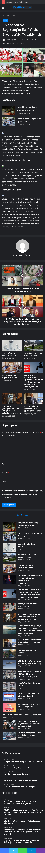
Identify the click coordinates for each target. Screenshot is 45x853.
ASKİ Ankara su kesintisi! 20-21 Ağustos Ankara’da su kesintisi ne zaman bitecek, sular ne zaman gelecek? (33, 381)
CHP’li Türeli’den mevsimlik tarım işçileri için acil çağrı (32, 408)
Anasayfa (7, 16)
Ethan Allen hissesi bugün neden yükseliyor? (22, 715)
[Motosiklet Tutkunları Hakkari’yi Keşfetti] (33, 345)
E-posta (5, 473)
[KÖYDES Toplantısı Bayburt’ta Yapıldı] (12, 367)
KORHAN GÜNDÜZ (12, 40)
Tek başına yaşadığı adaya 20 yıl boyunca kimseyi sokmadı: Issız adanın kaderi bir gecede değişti (30, 629)
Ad (3, 464)
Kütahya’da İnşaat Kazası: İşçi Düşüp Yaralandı (29, 734)
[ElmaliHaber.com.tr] (22, 7)
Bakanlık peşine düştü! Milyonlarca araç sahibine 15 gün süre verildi (30, 723)
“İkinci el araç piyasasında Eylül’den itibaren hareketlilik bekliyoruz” (29, 674)
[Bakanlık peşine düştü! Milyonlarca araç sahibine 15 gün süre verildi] (9, 724)
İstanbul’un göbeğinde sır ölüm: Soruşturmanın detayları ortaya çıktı (11, 409)
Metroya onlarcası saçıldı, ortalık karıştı (29, 605)
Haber (15, 16)
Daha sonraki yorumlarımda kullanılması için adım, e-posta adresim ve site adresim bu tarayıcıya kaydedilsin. (22, 494)
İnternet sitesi (7, 482)
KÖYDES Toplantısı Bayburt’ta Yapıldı (10, 376)
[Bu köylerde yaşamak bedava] (9, 653)
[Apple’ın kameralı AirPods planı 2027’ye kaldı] (9, 707)
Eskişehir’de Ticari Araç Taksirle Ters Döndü (28, 524)
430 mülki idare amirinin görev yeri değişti (28, 694)
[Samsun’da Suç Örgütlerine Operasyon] (8, 121)
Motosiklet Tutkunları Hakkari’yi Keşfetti (33, 354)
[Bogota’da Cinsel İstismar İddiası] (9, 686)
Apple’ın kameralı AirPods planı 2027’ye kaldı (29, 705)
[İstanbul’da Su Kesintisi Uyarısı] (12, 345)
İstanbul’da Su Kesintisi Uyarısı (9, 354)
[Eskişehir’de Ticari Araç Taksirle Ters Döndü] (8, 110)
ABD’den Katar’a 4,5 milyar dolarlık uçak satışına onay (29, 662)
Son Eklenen (22, 515)
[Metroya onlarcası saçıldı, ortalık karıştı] (9, 607)
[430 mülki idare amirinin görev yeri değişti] (9, 696)
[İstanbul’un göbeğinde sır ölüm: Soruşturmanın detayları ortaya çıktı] (12, 398)
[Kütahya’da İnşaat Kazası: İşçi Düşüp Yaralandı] (9, 736)
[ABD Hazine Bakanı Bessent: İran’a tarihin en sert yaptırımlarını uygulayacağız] (9, 579)
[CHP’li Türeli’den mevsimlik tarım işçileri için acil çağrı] (33, 398)
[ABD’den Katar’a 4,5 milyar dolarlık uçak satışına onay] (9, 664)
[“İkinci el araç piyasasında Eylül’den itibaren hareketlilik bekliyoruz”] (9, 674)
